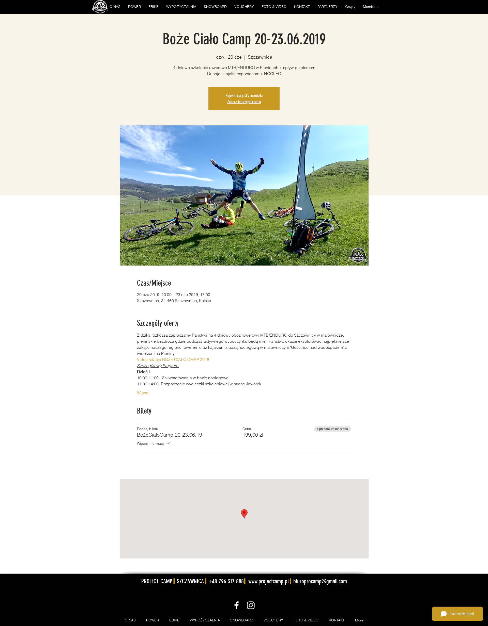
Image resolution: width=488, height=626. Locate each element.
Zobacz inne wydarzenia (244, 101)
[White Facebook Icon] (236, 605)
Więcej (143, 392)
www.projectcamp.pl (268, 581)
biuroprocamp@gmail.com (320, 581)
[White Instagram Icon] (251, 605)
